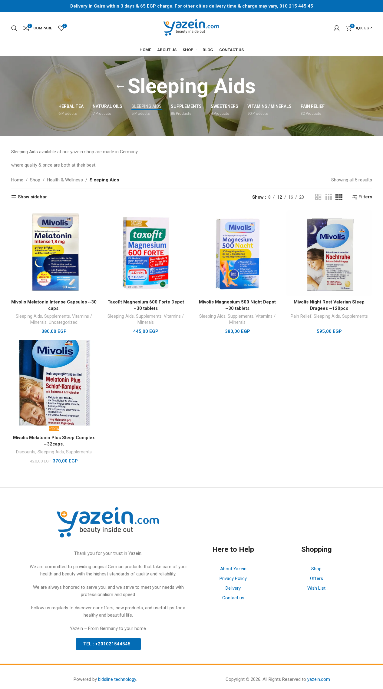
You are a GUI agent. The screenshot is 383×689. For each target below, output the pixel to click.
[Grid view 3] (328, 197)
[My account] (337, 28)
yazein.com (318, 679)
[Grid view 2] (318, 197)
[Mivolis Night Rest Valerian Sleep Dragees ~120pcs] (329, 253)
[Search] (14, 28)
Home (17, 180)
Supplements (57, 316)
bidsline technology (117, 679)
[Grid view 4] (338, 197)
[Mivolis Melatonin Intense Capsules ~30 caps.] (54, 253)
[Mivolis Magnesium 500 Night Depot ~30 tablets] (237, 253)
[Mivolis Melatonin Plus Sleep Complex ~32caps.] (54, 383)
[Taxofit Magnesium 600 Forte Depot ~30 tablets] (146, 253)
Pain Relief (301, 316)
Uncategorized (63, 322)
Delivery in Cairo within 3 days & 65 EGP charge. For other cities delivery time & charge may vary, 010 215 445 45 (191, 6)
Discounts (25, 451)
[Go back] (120, 87)
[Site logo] (191, 27)
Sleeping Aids (29, 316)
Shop (35, 180)
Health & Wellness (65, 180)
